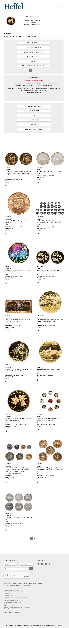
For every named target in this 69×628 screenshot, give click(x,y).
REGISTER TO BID (34, 120)
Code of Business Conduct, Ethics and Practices (17, 607)
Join (31, 569)
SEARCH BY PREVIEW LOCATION (33, 52)
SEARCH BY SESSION (33, 47)
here (54, 625)
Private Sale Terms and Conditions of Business (16, 597)
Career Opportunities (9, 609)
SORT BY (33, 61)
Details (7, 182)
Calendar (6, 593)
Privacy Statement (9, 605)
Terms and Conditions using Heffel (13, 602)
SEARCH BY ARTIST (33, 43)
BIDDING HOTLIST (34, 111)
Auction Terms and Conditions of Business (15, 592)
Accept (60, 625)
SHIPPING (34, 124)
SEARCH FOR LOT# (33, 56)
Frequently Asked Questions (11, 590)
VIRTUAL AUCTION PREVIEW (34, 106)
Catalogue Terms (8, 595)
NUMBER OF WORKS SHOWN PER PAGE (33, 65)
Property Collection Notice (11, 600)
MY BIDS (34, 115)
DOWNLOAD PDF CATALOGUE (34, 129)
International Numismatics (34, 92)
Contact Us (7, 604)
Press (5, 599)
